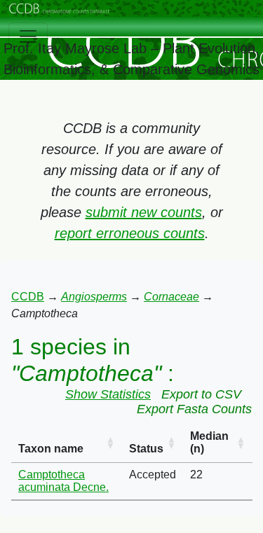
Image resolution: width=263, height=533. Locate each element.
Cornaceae (171, 297)
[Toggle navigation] (28, 36)
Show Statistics (108, 394)
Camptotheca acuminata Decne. (63, 481)
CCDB (27, 297)
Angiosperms (94, 297)
